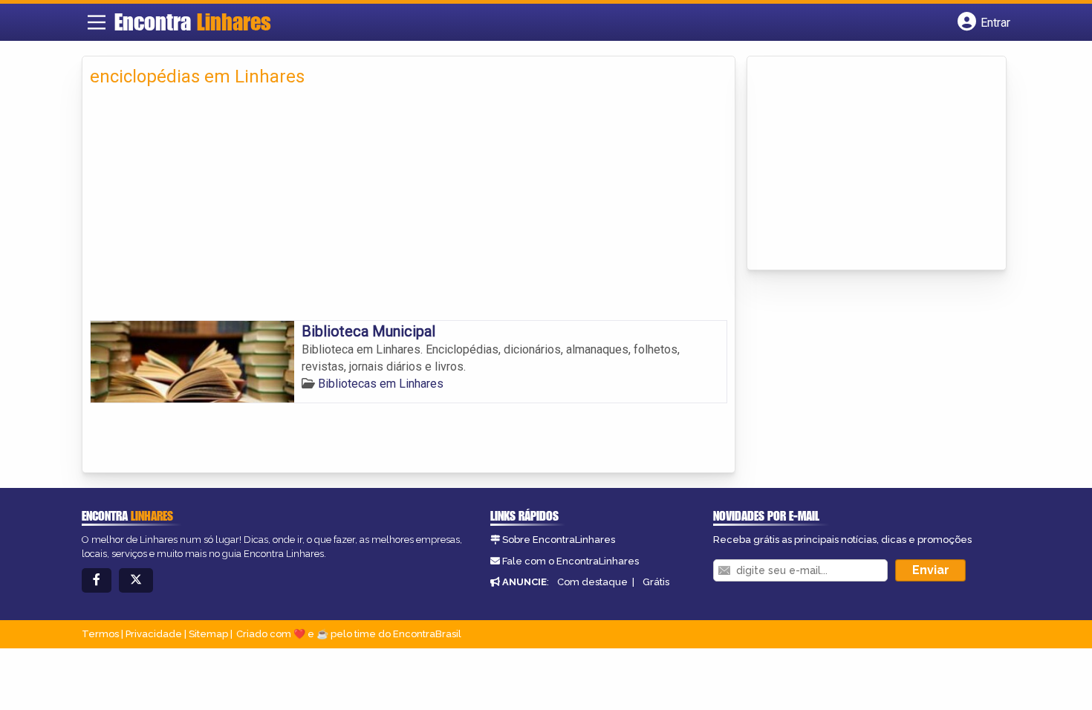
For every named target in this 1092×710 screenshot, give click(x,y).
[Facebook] (96, 580)
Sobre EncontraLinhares (558, 539)
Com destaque (592, 581)
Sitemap (208, 633)
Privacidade (154, 633)
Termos (100, 633)
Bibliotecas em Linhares (380, 384)
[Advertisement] (408, 209)
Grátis (656, 581)
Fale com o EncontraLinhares (570, 561)
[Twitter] (136, 580)
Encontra (192, 21)
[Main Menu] (96, 22)
